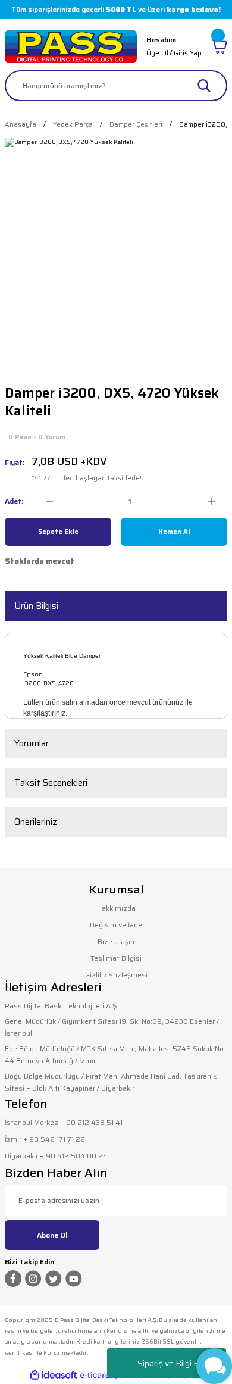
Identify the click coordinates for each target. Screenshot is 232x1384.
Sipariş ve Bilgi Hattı (174, 1363)
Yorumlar (31, 743)
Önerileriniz (35, 822)
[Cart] (219, 46)
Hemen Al (174, 531)
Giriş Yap (188, 52)
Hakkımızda (116, 908)
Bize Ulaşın (116, 941)
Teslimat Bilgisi (116, 958)
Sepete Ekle (58, 531)
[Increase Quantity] (211, 501)
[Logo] (71, 46)
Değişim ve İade (116, 924)
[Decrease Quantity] (49, 501)
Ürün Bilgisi (36, 606)
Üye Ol (157, 52)
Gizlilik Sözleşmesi (116, 974)
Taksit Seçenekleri (50, 783)
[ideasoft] (53, 1375)
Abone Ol (52, 1235)
